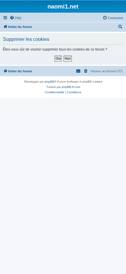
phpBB (49, 81)
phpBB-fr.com (71, 86)
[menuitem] (15, 17)
